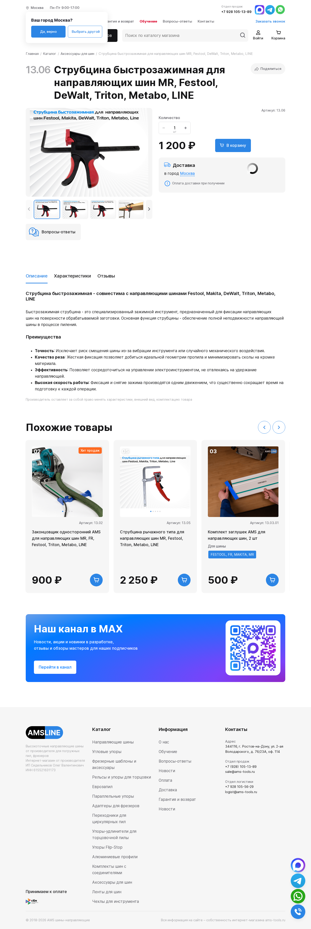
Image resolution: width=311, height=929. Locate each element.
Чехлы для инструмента (115, 901)
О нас (164, 742)
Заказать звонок (270, 21)
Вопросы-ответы (177, 21)
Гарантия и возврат (117, 21)
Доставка (168, 790)
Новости (167, 771)
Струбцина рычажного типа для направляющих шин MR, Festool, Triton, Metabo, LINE (152, 538)
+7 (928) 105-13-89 (241, 766)
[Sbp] (33, 901)
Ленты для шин (106, 892)
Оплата (165, 780)
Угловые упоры (106, 751)
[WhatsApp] (280, 9)
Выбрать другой (86, 31)
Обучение (148, 21)
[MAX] (259, 9)
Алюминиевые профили (115, 857)
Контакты (206, 21)
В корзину (235, 145)
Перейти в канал (55, 667)
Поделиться (270, 68)
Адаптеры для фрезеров (115, 806)
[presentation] (29, 209)
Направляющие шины (113, 742)
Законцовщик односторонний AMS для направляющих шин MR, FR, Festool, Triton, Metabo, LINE (66, 538)
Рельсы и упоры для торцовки (121, 777)
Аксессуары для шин (112, 882)
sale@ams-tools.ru (240, 771)
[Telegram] (270, 9)
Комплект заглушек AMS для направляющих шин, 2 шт (236, 535)
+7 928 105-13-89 (236, 12)
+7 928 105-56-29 (239, 786)
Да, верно (48, 31)
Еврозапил (102, 786)
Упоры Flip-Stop (107, 847)
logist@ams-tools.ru (241, 792)
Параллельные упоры (113, 796)
